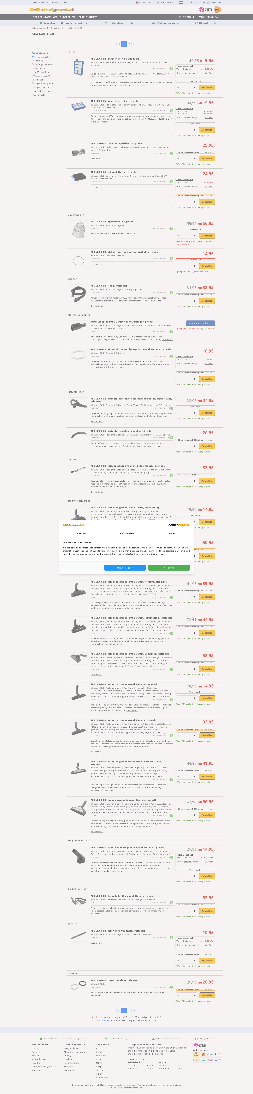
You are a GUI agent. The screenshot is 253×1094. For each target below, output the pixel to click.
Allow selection (125, 568)
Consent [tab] (81, 533)
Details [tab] (171, 533)
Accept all (169, 568)
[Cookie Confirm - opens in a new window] (179, 525)
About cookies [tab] (126, 533)
